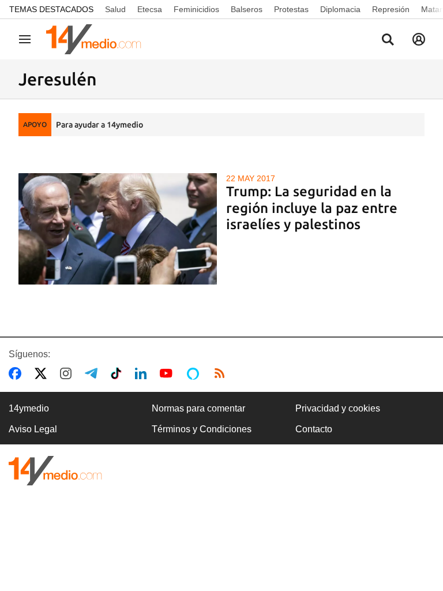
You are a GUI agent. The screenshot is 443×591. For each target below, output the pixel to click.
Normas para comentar (198, 408)
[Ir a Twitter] (43, 373)
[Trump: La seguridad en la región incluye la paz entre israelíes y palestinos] (117, 229)
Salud (115, 9)
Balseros (246, 9)
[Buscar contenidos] (388, 40)
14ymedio (29, 408)
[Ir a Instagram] (68, 373)
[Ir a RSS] (222, 373)
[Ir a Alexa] (195, 373)
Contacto (313, 429)
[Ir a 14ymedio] (97, 39)
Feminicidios (196, 9)
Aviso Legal (33, 429)
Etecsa (149, 9)
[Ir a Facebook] (17, 373)
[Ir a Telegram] (93, 373)
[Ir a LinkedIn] (143, 373)
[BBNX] (55, 470)
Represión (391, 9)
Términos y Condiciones (201, 429)
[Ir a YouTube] (168, 373)
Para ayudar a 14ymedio (99, 124)
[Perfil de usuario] (419, 39)
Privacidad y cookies (337, 408)
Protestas (291, 9)
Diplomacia (340, 9)
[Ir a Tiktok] (118, 373)
